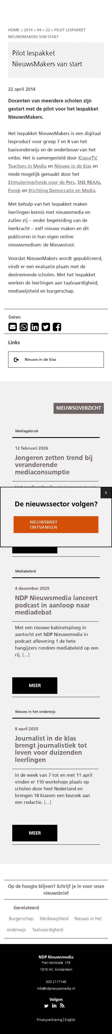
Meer (35, 685)
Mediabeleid (25, 571)
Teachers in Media (27, 166)
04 (39, 30)
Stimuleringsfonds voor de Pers (41, 182)
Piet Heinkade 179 (56, 963)
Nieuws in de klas (72, 166)
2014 (28, 30)
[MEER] (36, 675)
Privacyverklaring (50, 1020)
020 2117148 (56, 982)
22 (48, 30)
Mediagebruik (26, 431)
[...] (26, 654)
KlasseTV (87, 158)
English (70, 1020)
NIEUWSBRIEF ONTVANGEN (44, 524)
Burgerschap (21, 918)
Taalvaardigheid (47, 929)
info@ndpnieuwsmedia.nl (56, 988)
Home (14, 30)
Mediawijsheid (54, 918)
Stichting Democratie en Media (62, 190)
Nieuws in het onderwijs (35, 712)
